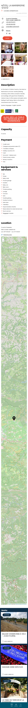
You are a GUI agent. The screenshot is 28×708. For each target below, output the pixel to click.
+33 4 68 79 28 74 (10, 22)
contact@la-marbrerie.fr (12, 26)
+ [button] (3, 238)
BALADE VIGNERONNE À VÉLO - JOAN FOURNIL (14, 635)
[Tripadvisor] (10, 34)
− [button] (3, 241)
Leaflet (9, 604)
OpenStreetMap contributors (21, 604)
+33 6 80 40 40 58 (10, 24)
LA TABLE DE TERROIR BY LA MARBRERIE (13, 701)
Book (7, 38)
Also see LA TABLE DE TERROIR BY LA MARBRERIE (13, 119)
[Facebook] (7, 34)
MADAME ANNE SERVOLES (12, 667)
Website (8, 30)
